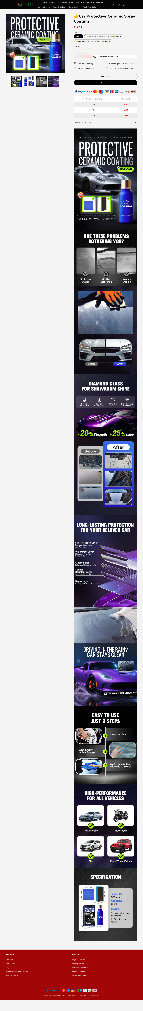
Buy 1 (78, 36)
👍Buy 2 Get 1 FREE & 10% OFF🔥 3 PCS (104, 36)
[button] (54, 2)
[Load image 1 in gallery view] (16, 81)
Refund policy (71, 995)
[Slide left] (8, 81)
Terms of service (94, 995)
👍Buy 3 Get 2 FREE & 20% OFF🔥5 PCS (93, 41)
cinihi (50, 995)
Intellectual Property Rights (17, 971)
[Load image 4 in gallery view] (53, 81)
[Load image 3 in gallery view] (41, 81)
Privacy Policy (78, 964)
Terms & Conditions (80, 975)
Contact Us (10, 964)
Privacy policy (82, 995)
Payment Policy (78, 960)
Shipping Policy (78, 971)
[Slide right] (62, 81)
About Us (9, 960)
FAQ (7, 968)
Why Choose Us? (13, 975)
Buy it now (105, 83)
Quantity (77, 46)
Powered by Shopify (59, 995)
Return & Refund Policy (81, 968)
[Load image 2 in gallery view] (29, 81)
